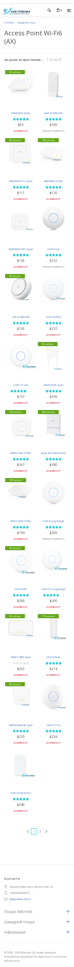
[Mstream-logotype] (15, 10)
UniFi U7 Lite (21, 385)
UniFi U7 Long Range (53, 589)
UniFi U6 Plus (53, 317)
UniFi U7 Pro (53, 725)
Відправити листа (20, 899)
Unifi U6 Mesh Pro (20, 793)
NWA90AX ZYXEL (53, 181)
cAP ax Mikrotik (20, 317)
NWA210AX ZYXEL (20, 453)
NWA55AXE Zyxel (53, 385)
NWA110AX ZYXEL (20, 521)
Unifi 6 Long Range (53, 521)
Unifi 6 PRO (20, 589)
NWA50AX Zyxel (21, 113)
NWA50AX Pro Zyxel (20, 181)
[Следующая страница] (46, 831)
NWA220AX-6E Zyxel (20, 725)
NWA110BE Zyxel (21, 657)
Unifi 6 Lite (53, 249)
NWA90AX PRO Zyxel (21, 249)
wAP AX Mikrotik (53, 113)
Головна (9, 22)
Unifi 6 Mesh (53, 657)
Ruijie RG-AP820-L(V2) (53, 453)
